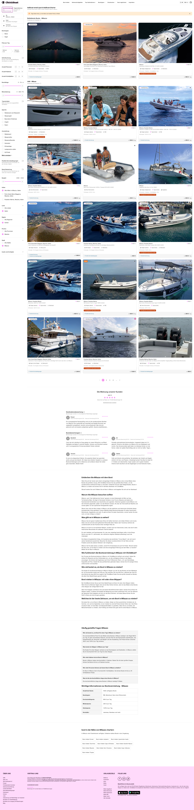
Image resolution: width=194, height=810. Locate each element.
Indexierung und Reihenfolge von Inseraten (13, 797)
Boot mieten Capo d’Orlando (106, 743)
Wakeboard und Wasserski (12, 113)
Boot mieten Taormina (89, 743)
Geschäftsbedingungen (9, 790)
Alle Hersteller (107, 798)
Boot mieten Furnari (88, 739)
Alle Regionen (8, 219)
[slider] (3, 46)
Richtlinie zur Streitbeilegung (10, 799)
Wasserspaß (8, 116)
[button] (55, 125)
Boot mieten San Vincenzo (104, 748)
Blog (4, 803)
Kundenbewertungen (32, 784)
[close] (190, 13)
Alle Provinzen (9, 231)
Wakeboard (8, 134)
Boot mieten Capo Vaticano (122, 748)
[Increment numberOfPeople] (22, 67)
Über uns (5, 779)
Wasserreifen (8, 137)
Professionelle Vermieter (9, 785)
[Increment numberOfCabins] (22, 71)
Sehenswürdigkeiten (77, 2)
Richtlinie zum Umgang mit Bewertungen (13, 801)
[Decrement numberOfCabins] (15, 71)
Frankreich (106, 779)
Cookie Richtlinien (7, 788)
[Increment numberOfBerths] (22, 76)
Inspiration (131, 2)
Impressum (5, 792)
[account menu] (190, 2)
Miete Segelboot (108, 789)
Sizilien (43, 9)
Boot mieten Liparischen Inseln (119, 739)
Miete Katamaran (108, 792)
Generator (7, 143)
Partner (5, 794)
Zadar (105, 785)
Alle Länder (8, 208)
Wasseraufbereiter (10, 140)
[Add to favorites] (190, 24)
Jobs (4, 796)
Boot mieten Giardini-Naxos (124, 743)
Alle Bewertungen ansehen (109, 402)
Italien (39, 9)
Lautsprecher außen (10, 149)
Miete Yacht (107, 796)
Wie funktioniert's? (7, 781)
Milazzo (51, 9)
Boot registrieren (121, 2)
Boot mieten (66, 2)
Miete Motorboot (108, 790)
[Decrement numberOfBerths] (15, 76)
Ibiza (105, 781)
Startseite (29, 9)
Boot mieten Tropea (88, 752)
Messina (47, 9)
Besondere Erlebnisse (11, 119)
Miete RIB (106, 794)
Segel (6, 37)
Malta (105, 783)
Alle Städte (8, 243)
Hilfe (4, 777)
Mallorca (106, 777)
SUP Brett (7, 152)
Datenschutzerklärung (8, 786)
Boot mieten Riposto (88, 748)
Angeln (6, 122)
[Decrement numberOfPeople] (15, 66)
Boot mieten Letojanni (102, 739)
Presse (4, 783)
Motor (6, 34)
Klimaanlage (8, 146)
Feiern (6, 125)
